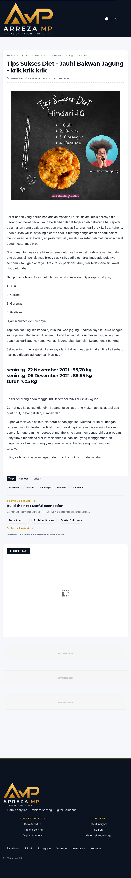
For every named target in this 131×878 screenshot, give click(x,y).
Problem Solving (44, 520)
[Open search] (116, 18)
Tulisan (23, 55)
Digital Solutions (71, 520)
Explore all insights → (20, 528)
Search (98, 829)
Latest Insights (98, 824)
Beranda (11, 55)
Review (23, 478)
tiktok (28, 848)
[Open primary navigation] (125, 18)
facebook (13, 848)
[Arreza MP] (28, 18)
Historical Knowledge (98, 835)
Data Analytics (18, 520)
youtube (61, 848)
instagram (44, 848)
